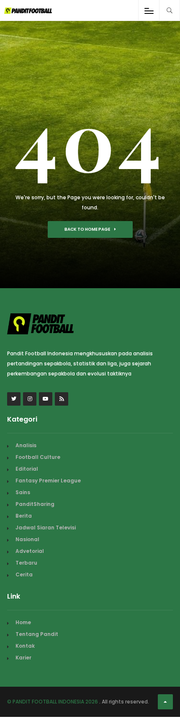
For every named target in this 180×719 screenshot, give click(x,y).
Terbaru (26, 562)
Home (23, 622)
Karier (23, 657)
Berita (23, 515)
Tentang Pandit (36, 634)
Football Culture (37, 457)
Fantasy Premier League (48, 480)
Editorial (26, 468)
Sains (22, 492)
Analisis (25, 445)
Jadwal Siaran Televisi (45, 527)
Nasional (27, 539)
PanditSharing (34, 504)
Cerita (24, 574)
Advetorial (29, 551)
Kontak (25, 645)
